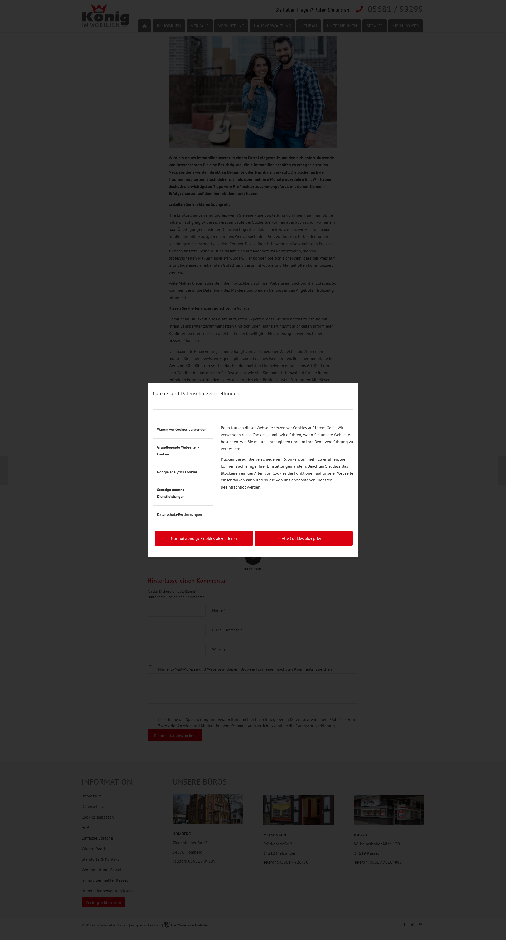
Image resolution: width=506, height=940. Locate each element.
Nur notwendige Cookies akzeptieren (204, 538)
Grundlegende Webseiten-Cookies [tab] (178, 450)
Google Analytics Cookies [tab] (177, 472)
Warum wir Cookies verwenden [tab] (181, 429)
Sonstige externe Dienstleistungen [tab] (170, 493)
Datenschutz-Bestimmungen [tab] (179, 514)
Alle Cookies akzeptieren (304, 538)
